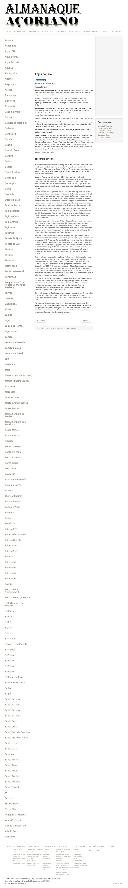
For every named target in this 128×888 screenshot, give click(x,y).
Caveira (9, 155)
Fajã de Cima (12, 216)
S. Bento (9, 610)
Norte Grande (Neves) (16, 402)
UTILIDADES (61, 32)
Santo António (12, 776)
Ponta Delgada (13, 451)
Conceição (10, 177)
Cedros (8, 161)
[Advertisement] (64, 53)
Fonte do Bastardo (15, 271)
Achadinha (10, 45)
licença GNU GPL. (44, 881)
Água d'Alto (11, 51)
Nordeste (10, 391)
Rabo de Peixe (12, 501)
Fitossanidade (46, 863)
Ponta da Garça (13, 446)
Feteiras (9, 260)
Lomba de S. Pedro (15, 353)
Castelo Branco (13, 150)
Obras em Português (62, 863)
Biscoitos (10, 100)
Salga (8, 693)
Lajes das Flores (13, 325)
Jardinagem (46, 858)
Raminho (9, 512)
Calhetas (9, 128)
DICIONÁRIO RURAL (91, 32)
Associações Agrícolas (81, 865)
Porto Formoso (13, 457)
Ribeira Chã (11, 528)
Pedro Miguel (12, 429)
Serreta (9, 798)
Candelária (10, 133)
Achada (9, 40)
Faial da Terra (12, 205)
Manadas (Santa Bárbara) (18, 375)
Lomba (8, 336)
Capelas (9, 139)
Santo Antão (11, 770)
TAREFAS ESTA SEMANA (34, 849)
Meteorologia (16, 861)
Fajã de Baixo (12, 210)
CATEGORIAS (47, 32)
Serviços (76, 867)
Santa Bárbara (12, 699)
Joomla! (8, 881)
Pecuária (45, 861)
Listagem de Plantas (62, 854)
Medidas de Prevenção (106, 133)
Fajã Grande (11, 221)
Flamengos (11, 265)
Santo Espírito (12, 787)
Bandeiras (10, 95)
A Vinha (44, 870)
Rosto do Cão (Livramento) (12, 590)
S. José (8, 632)
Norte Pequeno (13, 408)
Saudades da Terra (62, 870)
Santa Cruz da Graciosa (17, 732)
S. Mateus (10, 638)
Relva (8, 517)
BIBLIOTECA (60, 861)
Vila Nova (10, 836)
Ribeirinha (10, 561)
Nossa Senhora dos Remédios (15, 423)
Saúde (75, 858)
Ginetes (9, 298)
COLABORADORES (33, 863)
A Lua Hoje (30, 858)
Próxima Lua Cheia (18, 852)
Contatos (105, 32)
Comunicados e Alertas (106, 130)
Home (8, 32)
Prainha (9, 490)
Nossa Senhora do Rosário (14, 415)
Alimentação (46, 867)
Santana (9, 754)
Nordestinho (12, 397)
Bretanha (10, 106)
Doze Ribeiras (12, 199)
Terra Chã (10, 809)
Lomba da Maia (13, 347)
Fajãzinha (10, 227)
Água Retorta (12, 62)
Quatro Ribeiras (13, 495)
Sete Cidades (12, 803)
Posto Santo (11, 468)
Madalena (10, 364)
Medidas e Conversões (63, 849)
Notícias (76, 849)
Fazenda (9, 232)
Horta (8, 309)
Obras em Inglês (61, 865)
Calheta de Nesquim (16, 122)
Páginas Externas (61, 872)
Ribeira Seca (11, 545)
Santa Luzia (11, 743)
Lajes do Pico (12, 331)
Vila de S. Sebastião (15, 825)
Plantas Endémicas (62, 852)
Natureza (45, 865)
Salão (8, 688)
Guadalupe (11, 303)
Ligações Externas (104, 137)
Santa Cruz (11, 721)
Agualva (9, 67)
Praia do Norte (13, 484)
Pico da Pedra (12, 435)
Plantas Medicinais (32, 861)
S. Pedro (9, 654)
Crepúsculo (16, 856)
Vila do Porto (12, 831)
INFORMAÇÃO (74, 32)
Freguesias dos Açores (63, 856)
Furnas (8, 292)
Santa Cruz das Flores (16, 737)
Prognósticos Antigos (18, 863)
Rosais (8, 583)
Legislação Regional (105, 126)
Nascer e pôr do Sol (18, 854)
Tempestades (78, 856)
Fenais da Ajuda (13, 238)
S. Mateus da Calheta (16, 643)
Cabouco (9, 117)
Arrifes (8, 89)
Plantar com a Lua (32, 856)
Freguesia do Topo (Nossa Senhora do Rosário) (15, 285)
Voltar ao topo (118, 883)
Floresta (45, 856)
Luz (7, 358)
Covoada (9, 194)
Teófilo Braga (31, 865)
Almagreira (11, 73)
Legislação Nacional (105, 128)
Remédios (10, 523)
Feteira (9, 249)
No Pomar (45, 849)
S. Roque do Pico (14, 677)
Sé (6, 792)
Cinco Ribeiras (12, 172)
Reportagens (77, 854)
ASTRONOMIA (19, 32)
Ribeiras (9, 556)
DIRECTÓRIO (78, 861)
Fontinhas (10, 276)
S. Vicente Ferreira (15, 682)
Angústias (10, 84)
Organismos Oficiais (80, 863)
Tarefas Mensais (32, 852)
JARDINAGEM (33, 32)
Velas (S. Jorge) (13, 820)
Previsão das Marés (18, 858)
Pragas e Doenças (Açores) (65, 867)
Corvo (8, 188)
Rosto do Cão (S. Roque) (17, 597)
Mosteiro (10, 386)
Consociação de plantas (34, 854)
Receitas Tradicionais (62, 874)
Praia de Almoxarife (15, 479)
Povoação (10, 473)
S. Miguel (10, 649)
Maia (7, 369)
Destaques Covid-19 (105, 135)
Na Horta (45, 852)
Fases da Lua (16, 849)
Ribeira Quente (13, 539)
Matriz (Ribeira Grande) (17, 380)
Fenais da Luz (12, 243)
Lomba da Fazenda (15, 342)
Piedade (9, 440)
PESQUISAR (116, 32)
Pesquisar (59, 858)
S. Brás (8, 616)
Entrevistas (77, 852)
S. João (8, 627)
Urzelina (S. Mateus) (15, 814)
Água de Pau (11, 56)
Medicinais (45, 854)
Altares (9, 78)
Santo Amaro (12, 759)
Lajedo (8, 314)
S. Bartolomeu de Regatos (14, 604)
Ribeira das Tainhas (15, 534)
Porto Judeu (11, 462)
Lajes (7, 320)
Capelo (8, 144)
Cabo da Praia (12, 111)
